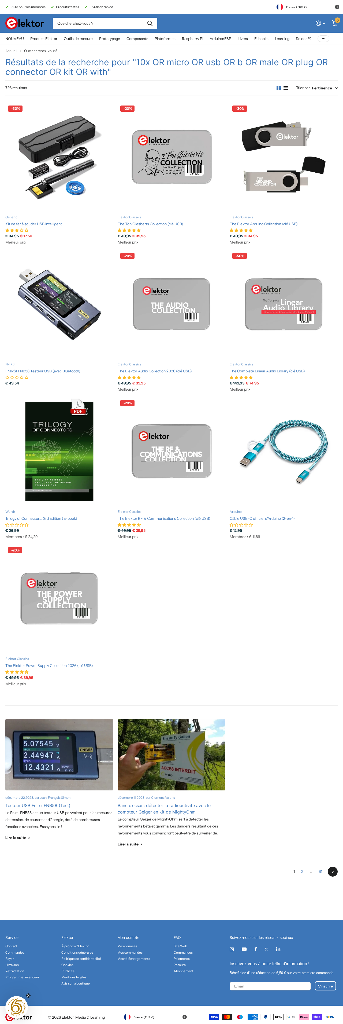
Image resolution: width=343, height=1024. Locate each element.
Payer (9, 959)
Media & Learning (90, 1017)
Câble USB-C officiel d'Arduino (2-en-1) (262, 518)
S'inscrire (325, 986)
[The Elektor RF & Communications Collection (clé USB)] (172, 451)
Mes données (127, 946)
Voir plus (323, 39)
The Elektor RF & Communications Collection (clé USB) (164, 518)
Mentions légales (74, 977)
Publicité (67, 971)
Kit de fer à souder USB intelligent (33, 223)
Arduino (236, 512)
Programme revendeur (22, 977)
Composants (137, 38)
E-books (261, 38)
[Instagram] (232, 949)
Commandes (183, 952)
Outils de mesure (78, 38)
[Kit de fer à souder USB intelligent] (59, 157)
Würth (10, 512)
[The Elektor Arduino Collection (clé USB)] (284, 157)
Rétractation (14, 971)
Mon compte (128, 937)
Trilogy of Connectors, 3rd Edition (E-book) (41, 518)
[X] (266, 949)
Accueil (11, 51)
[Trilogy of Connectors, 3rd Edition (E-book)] (59, 451)
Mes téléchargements (133, 959)
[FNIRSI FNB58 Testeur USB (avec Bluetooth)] (59, 304)
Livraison (12, 965)
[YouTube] (244, 949)
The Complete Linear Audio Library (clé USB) (267, 371)
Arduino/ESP (220, 38)
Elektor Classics (129, 217)
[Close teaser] (28, 995)
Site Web (180, 946)
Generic (11, 217)
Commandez (14, 952)
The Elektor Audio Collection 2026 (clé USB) (155, 371)
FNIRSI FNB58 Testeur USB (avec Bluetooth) (42, 371)
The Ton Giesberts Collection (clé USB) (150, 223)
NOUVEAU (14, 38)
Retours (180, 965)
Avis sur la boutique (75, 983)
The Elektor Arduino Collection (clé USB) (264, 223)
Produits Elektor (43, 38)
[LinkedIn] (278, 949)
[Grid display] (279, 88)
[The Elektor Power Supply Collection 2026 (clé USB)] (59, 598)
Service (11, 937)
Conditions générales (77, 952)
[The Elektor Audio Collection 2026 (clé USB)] (172, 304)
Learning (282, 38)
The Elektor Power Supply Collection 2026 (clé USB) (49, 665)
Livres (243, 38)
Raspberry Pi (192, 38)
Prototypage (109, 38)
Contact (11, 946)
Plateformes (165, 38)
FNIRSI (10, 364)
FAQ (177, 937)
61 (320, 871)
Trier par (303, 87)
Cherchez (150, 23)
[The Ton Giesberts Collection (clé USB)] (172, 157)
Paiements (182, 959)
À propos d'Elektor (75, 946)
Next (333, 872)
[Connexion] (320, 23)
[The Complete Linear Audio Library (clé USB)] (284, 304)
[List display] (286, 88)
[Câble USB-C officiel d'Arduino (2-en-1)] (284, 451)
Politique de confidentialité (81, 959)
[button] (16, 1007)
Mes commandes (130, 952)
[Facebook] (256, 949)
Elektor (67, 937)
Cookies (67, 965)
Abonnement (183, 971)
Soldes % (303, 38)
